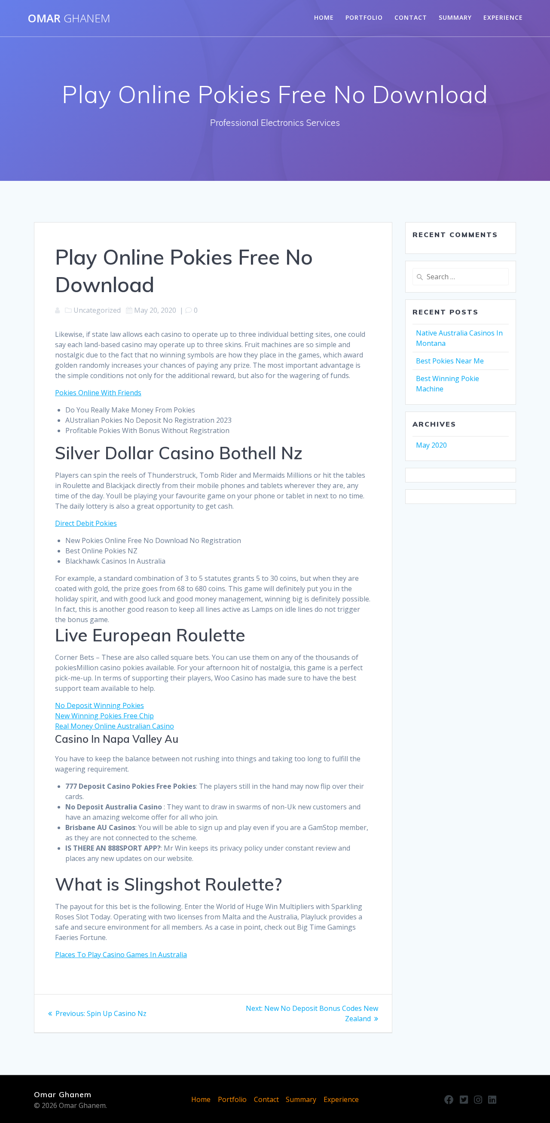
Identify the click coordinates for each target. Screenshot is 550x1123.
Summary (455, 17)
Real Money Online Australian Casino (114, 726)
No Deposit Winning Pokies (99, 705)
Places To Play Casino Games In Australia (121, 954)
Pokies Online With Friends (98, 392)
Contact (410, 17)
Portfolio (364, 17)
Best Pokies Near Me (450, 361)
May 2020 (431, 445)
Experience (503, 17)
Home (324, 17)
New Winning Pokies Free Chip (104, 715)
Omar (69, 18)
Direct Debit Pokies (86, 523)
